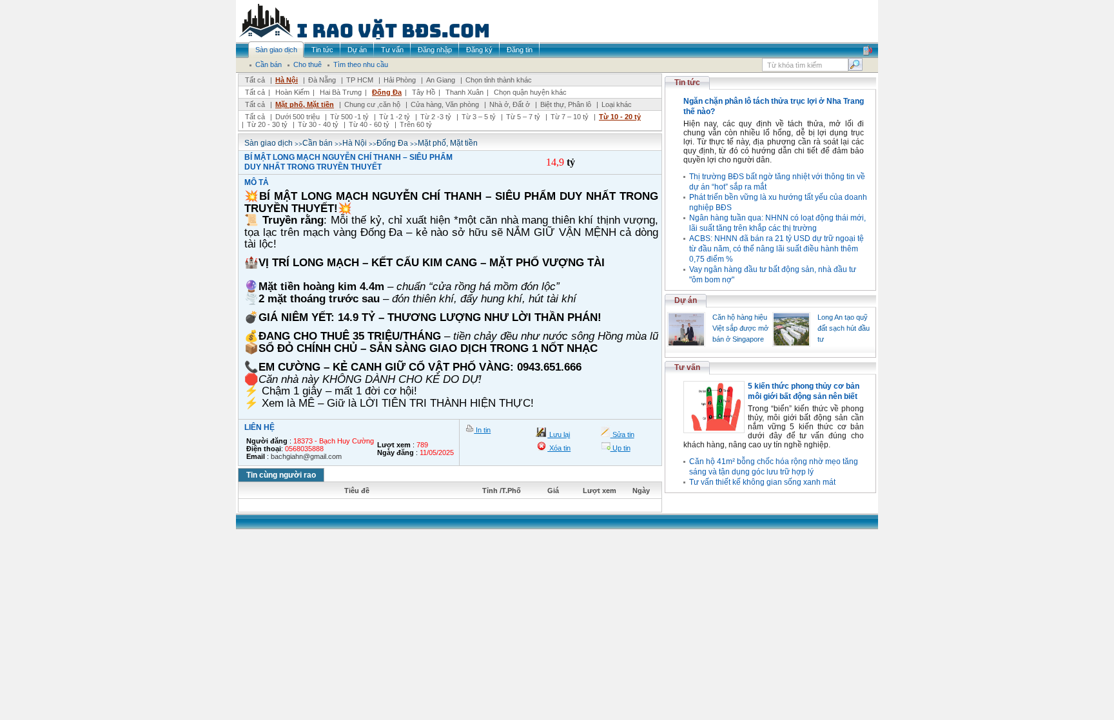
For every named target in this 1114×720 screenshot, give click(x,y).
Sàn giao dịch (268, 143)
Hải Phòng (400, 80)
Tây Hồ (423, 92)
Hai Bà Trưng (341, 92)
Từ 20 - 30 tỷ (267, 124)
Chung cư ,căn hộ (372, 104)
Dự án (685, 300)
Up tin (620, 448)
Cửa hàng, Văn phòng (445, 104)
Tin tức (687, 82)
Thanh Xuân (464, 92)
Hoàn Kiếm (292, 92)
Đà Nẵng (322, 80)
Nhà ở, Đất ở (509, 104)
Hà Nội (286, 80)
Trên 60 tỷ (416, 124)
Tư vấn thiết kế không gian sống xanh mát (762, 482)
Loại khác (616, 104)
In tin (482, 430)
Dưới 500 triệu (297, 117)
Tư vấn (687, 367)
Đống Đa (387, 92)
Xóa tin (559, 448)
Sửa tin (622, 434)
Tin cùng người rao (281, 475)
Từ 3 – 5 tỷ (479, 117)
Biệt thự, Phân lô (565, 104)
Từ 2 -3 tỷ (435, 117)
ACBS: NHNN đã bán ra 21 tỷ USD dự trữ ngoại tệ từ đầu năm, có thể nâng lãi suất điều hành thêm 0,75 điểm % (776, 249)
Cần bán (317, 143)
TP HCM (359, 80)
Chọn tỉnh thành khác (498, 80)
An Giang (440, 80)
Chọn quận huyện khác (530, 92)
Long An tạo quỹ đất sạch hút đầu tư (843, 328)
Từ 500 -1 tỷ (349, 117)
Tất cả (255, 80)
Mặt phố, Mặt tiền (304, 104)
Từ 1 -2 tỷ (394, 117)
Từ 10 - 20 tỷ (620, 117)
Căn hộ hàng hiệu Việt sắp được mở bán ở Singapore (740, 328)
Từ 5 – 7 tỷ (523, 117)
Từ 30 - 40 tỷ (318, 124)
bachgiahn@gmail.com (306, 456)
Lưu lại (558, 434)
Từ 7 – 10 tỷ (570, 117)
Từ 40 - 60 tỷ (369, 124)
